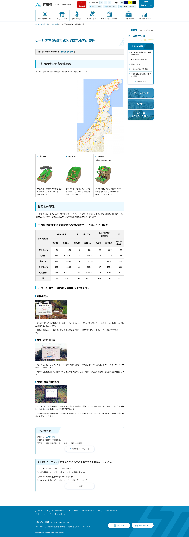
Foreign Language (128, 6)
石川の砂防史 (136, 64)
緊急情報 (82, 6)
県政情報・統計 (145, 19)
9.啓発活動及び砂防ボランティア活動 (141, 75)
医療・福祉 (91, 19)
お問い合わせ (64, 514)
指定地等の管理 (67, 52)
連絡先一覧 (44, 24)
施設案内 (140, 104)
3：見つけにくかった (82, 480)
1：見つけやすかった (48, 480)
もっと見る (141, 81)
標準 (121, 2)
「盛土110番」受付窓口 (139, 69)
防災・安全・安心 (45, 19)
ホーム (37, 24)
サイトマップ (42, 514)
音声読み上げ (111, 6)
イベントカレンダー (141, 93)
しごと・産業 (128, 19)
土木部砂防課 (54, 24)
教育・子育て (77, 19)
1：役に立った (45, 472)
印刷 (135, 30)
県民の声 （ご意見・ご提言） (141, 114)
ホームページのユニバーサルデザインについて (83, 510)
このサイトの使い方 (110, 510)
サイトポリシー (43, 510)
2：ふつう (60, 472)
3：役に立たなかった (77, 472)
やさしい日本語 (96, 6)
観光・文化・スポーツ (110, 19)
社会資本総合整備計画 (139, 59)
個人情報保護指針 (58, 510)
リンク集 (53, 514)
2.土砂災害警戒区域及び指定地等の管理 (141, 53)
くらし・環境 (62, 19)
